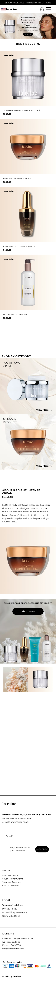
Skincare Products (11, 882)
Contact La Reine (11, 916)
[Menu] (48, 9)
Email (9, 836)
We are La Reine (10, 875)
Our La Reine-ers (11, 885)
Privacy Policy (9, 908)
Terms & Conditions (12, 905)
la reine (12, 9)
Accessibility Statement (14, 912)
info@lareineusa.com (13, 948)
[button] (42, 9)
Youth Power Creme (12, 878)
